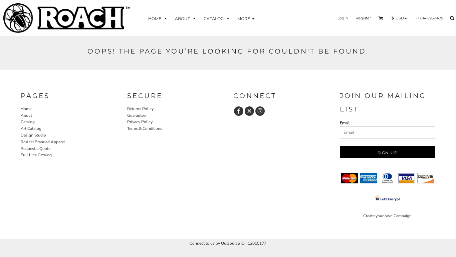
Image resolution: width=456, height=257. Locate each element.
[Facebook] (238, 111)
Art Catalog (31, 128)
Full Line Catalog (36, 155)
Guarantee (136, 115)
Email (345, 122)
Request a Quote (35, 148)
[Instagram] (260, 111)
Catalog (28, 121)
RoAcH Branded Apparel (43, 142)
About (26, 115)
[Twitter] (249, 111)
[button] (158, 18)
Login (342, 18)
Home (26, 108)
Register (363, 18)
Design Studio (33, 135)
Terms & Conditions (144, 128)
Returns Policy (140, 108)
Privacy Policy (140, 121)
